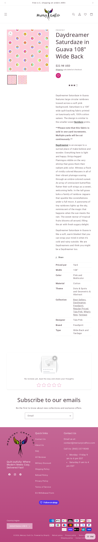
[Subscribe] (70, 416)
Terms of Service (43, 487)
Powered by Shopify (41, 535)
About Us (39, 445)
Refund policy (57, 535)
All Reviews (40, 457)
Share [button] (61, 257)
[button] (6, 14)
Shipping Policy (42, 469)
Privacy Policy (41, 481)
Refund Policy (41, 475)
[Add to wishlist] (58, 75)
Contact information (83, 538)
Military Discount (43, 463)
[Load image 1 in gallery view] (12, 79)
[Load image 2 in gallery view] (22, 79)
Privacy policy (70, 535)
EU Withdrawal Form (44, 493)
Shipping (59, 70)
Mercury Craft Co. (27, 535)
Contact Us (40, 439)
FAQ (37, 451)
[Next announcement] (93, 3)
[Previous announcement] (5, 3)
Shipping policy (67, 538)
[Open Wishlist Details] (85, 14)
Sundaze (78, 122)
